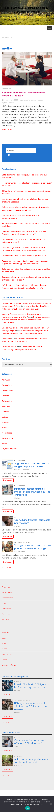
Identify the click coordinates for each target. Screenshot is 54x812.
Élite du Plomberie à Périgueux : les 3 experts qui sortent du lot (31, 685)
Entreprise (7, 401)
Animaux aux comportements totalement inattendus (31, 761)
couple (40, 100)
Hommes (6, 632)
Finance (5, 412)
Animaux (6, 380)
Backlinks (6, 339)
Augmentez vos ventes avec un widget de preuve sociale (31, 465)
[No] (51, 804)
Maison (5, 422)
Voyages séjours (9, 449)
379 (7, 722)
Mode (4, 427)
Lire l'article (7, 480)
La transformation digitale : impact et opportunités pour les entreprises (32, 492)
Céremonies (7, 390)
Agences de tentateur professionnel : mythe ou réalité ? (23, 94)
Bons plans (7, 385)
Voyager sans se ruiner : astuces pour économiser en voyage (32, 547)
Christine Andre (9, 347)
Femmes (6, 406)
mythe (4, 103)
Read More (7, 130)
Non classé (7, 433)
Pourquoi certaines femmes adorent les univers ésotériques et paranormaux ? (26, 320)
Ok (27, 808)
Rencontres (6, 89)
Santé (4, 443)
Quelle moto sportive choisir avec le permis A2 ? (24, 256)
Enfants (5, 396)
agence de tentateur (28, 100)
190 (8, 568)
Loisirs (5, 417)
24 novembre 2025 (11, 100)
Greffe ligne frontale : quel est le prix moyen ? (32, 521)
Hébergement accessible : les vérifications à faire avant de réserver (30, 706)
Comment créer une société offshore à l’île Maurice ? (30, 742)
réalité (11, 103)
